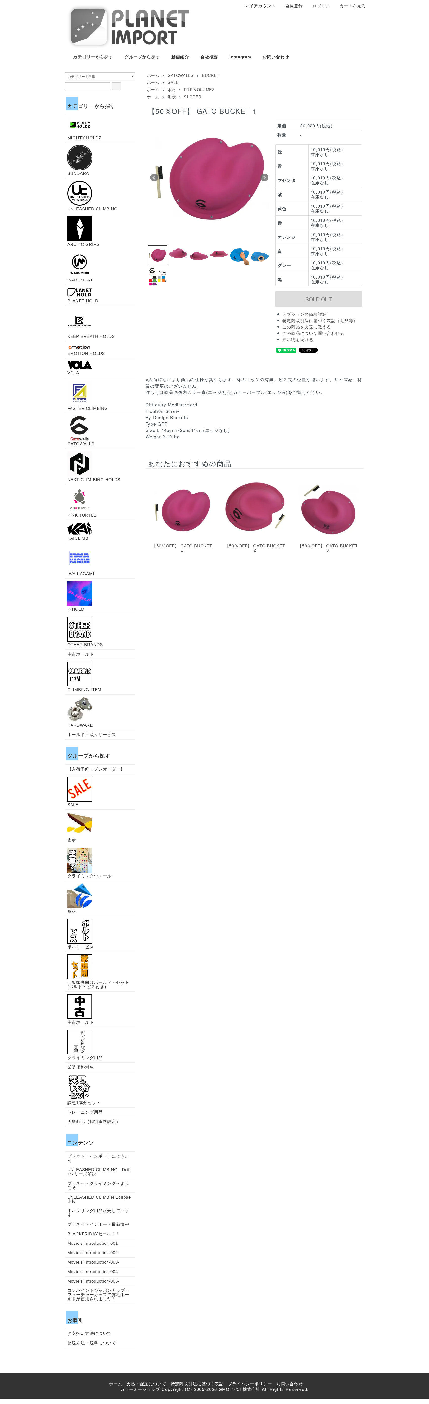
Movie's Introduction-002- (93, 1253)
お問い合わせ (276, 57)
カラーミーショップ (140, 1389)
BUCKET (211, 75)
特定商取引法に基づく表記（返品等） (320, 321)
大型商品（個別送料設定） (93, 1122)
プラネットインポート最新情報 (98, 1224)
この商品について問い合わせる (313, 333)
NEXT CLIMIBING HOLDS (93, 479)
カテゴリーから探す (93, 57)
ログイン (321, 6)
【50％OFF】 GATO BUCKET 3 (328, 548)
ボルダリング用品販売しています (98, 1213)
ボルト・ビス (80, 947)
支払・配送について (146, 1384)
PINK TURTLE (81, 515)
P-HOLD (75, 609)
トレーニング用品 (85, 1112)
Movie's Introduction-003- (93, 1262)
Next (264, 178)
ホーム (153, 75)
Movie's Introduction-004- (93, 1272)
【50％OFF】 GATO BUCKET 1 (182, 548)
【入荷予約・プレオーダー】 (96, 769)
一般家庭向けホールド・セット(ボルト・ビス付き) (98, 984)
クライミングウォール (89, 876)
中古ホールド (80, 654)
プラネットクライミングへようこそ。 (98, 1185)
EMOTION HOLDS (86, 353)
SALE (173, 82)
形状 (172, 97)
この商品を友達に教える (306, 327)
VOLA (73, 373)
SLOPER (193, 97)
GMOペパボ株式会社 (239, 1389)
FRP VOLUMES (199, 90)
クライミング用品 (85, 1057)
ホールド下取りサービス (91, 735)
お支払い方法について (89, 1333)
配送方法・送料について (91, 1343)
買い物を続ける (297, 339)
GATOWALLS (181, 75)
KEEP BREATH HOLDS (91, 336)
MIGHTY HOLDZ (84, 138)
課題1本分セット (84, 1102)
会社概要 (209, 57)
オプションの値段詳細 (304, 314)
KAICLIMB (77, 538)
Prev (154, 178)
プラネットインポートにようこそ (98, 1158)
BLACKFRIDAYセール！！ (93, 1234)
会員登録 (294, 6)
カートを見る (352, 6)
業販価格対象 (80, 1067)
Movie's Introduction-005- (93, 1281)
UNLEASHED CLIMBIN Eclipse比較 (99, 1199)
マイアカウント (260, 6)
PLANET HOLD (82, 301)
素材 (172, 90)
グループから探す (142, 57)
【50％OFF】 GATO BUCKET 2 (255, 548)
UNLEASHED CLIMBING (92, 209)
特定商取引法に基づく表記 (197, 1384)
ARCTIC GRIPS (83, 244)
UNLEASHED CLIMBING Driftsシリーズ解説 (99, 1172)
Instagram (240, 57)
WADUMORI (79, 280)
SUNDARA (78, 173)
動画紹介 (180, 57)
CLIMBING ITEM (84, 689)
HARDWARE (80, 725)
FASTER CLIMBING (87, 408)
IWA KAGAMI (80, 573)
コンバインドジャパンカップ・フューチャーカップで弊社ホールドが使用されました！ (98, 1294)
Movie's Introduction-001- (93, 1243)
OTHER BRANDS (85, 644)
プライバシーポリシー (250, 1384)
